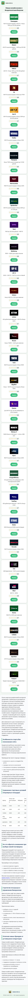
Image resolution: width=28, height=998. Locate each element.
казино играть (6, 878)
